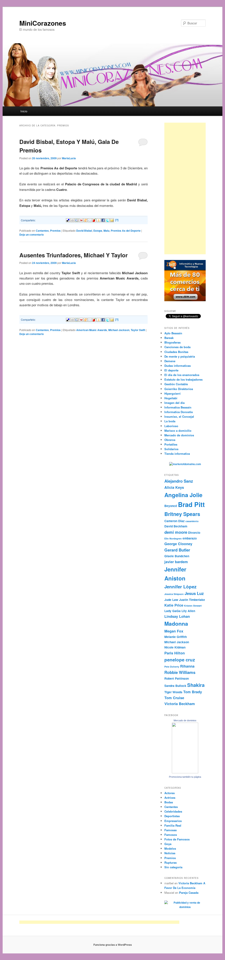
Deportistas (172, 816)
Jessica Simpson (174, 594)
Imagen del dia (174, 403)
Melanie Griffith (175, 636)
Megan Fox (173, 631)
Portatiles (170, 444)
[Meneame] (85, 220)
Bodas (168, 802)
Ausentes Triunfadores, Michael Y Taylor (73, 255)
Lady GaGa (172, 611)
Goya (167, 844)
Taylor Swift (138, 330)
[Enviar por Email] (112, 220)
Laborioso (171, 426)
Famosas (170, 830)
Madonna (176, 623)
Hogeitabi (170, 398)
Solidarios (171, 449)
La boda (169, 421)
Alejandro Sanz (178, 481)
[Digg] (72, 220)
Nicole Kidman (174, 647)
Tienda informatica (177, 453)
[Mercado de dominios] (185, 772)
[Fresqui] (90, 220)
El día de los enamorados (181, 375)
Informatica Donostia (178, 412)
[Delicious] (68, 220)
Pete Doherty (171, 666)
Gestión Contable (176, 384)
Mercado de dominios (179, 435)
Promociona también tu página (185, 777)
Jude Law (171, 599)
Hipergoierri (172, 393)
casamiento (192, 521)
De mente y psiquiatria (179, 356)
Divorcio (194, 532)
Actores (169, 793)
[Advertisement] (185, 188)
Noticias (169, 853)
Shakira (196, 684)
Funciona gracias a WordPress (112, 945)
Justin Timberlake (192, 599)
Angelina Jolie (183, 495)
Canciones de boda (177, 347)
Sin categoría (173, 867)
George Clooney (178, 543)
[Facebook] (103, 220)
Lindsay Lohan (177, 616)
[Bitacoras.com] (98, 220)
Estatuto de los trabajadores (183, 379)
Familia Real (172, 825)
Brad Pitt (191, 504)
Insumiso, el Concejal (179, 416)
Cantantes (42, 231)
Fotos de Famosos (177, 839)
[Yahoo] (81, 220)
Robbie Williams (179, 672)
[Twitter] (107, 220)
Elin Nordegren (173, 538)
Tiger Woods (173, 692)
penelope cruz (179, 659)
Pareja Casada (188, 892)
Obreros (169, 440)
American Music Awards (91, 330)
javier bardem (176, 561)
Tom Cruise (174, 697)
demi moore (175, 532)
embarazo (190, 538)
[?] (116, 220)
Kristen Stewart (193, 605)
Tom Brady (192, 691)
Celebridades (173, 811)
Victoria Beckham (179, 703)
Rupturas (170, 862)
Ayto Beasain (173, 333)
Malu (106, 231)
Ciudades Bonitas (176, 352)
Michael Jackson (118, 330)
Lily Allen (188, 611)
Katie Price (173, 605)
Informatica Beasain (177, 407)
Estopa (97, 231)
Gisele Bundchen (176, 556)
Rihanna (187, 666)
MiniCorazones (42, 23)
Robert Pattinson (176, 678)
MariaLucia (69, 158)
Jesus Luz (194, 593)
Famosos (170, 835)
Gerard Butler (177, 550)
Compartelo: (28, 220)
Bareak (169, 338)
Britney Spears (182, 514)
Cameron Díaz (174, 521)
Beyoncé (170, 505)
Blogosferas (172, 342)
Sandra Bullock (175, 685)
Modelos (170, 848)
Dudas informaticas (177, 366)
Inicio (23, 111)
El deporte (171, 370)
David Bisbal (84, 231)
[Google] (76, 220)
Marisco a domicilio (177, 430)
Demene (169, 361)
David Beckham (175, 526)
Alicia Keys (174, 487)
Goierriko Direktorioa (178, 389)
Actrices (169, 797)
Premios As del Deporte (126, 231)
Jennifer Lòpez (180, 586)
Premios (55, 231)
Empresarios (173, 821)
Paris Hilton (174, 653)
